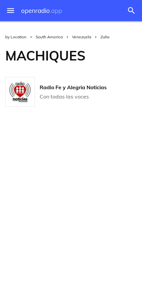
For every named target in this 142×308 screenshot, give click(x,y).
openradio (41, 11)
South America (49, 36)
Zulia (104, 36)
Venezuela (81, 36)
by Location (15, 36)
